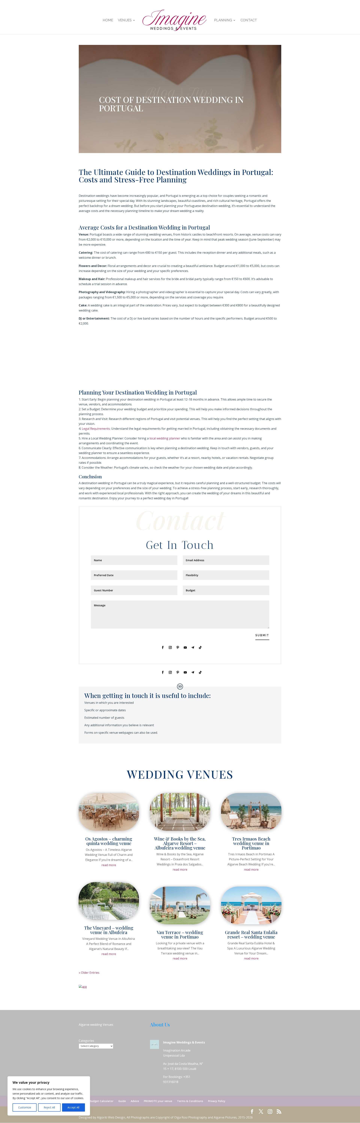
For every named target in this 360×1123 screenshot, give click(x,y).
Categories (86, 1041)
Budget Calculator (101, 1101)
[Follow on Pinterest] (178, 647)
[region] (49, 1096)
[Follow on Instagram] (170, 647)
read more (108, 865)
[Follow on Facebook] (163, 647)
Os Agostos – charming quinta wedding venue (108, 841)
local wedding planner (164, 438)
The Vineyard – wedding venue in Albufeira (108, 930)
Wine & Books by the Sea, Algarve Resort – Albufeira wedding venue (180, 843)
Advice (135, 1101)
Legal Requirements (96, 429)
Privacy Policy (216, 1101)
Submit (262, 635)
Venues (125, 20)
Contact (249, 20)
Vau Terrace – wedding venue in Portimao (180, 934)
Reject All (49, 1107)
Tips (201, 92)
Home (108, 20)
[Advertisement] (180, 360)
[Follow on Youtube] (185, 647)
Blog (161, 92)
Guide (122, 1101)
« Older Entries (89, 973)
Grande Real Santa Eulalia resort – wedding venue (251, 934)
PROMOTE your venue (158, 1101)
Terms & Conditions (190, 1101)
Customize (24, 1107)
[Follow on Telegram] (193, 647)
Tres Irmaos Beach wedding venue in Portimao (251, 843)
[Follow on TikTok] (200, 647)
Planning (223, 20)
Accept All (73, 1107)
